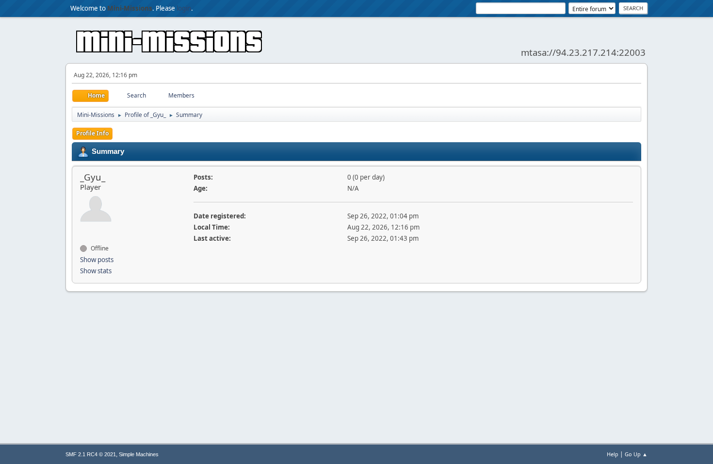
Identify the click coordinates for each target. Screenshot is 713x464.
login (184, 8)
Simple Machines (139, 454)
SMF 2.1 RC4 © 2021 (90, 454)
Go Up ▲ (636, 454)
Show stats (96, 270)
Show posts (96, 259)
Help (612, 454)
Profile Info (92, 133)
